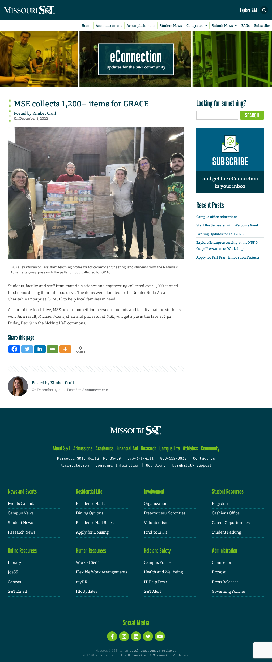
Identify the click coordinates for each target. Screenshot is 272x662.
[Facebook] (14, 349)
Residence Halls (90, 503)
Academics (104, 448)
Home (86, 26)
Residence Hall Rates (95, 522)
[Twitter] (27, 349)
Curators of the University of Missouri (133, 655)
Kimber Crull (44, 113)
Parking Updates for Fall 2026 (220, 234)
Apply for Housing (92, 532)
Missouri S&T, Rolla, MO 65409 (89, 459)
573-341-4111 (140, 459)
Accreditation (74, 466)
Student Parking (226, 532)
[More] (65, 349)
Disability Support (192, 466)
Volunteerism (156, 522)
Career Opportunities (231, 522)
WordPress (181, 655)
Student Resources (228, 491)
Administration (224, 550)
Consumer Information (117, 466)
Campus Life (169, 448)
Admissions (82, 448)
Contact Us (204, 459)
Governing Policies (228, 591)
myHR (81, 581)
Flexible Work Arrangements (101, 572)
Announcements (109, 26)
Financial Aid (127, 448)
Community (210, 448)
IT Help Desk (155, 581)
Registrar (220, 503)
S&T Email (17, 591)
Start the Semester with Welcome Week (227, 225)
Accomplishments (141, 26)
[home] (40, 10)
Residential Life (89, 491)
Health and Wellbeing (163, 572)
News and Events (22, 491)
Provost (219, 572)
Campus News (20, 513)
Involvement (154, 491)
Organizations (156, 503)
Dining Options (89, 513)
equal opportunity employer (153, 650)
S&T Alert (152, 591)
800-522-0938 (173, 459)
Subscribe (262, 26)
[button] (264, 10)
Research (148, 448)
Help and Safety (157, 550)
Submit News (222, 26)
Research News (21, 532)
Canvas (14, 581)
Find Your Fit (155, 532)
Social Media (135, 622)
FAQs (245, 26)
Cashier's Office (226, 513)
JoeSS (13, 572)
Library (14, 562)
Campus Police (157, 562)
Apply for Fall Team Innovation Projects (228, 257)
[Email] (52, 349)
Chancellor (221, 562)
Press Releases (225, 581)
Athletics (190, 448)
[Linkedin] (40, 349)
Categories (194, 26)
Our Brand (155, 466)
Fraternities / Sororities (164, 513)
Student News (171, 26)
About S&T (61, 448)
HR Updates (86, 591)
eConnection (136, 55)
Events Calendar (22, 503)
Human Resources (91, 550)
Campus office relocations (216, 217)
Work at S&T (87, 562)
